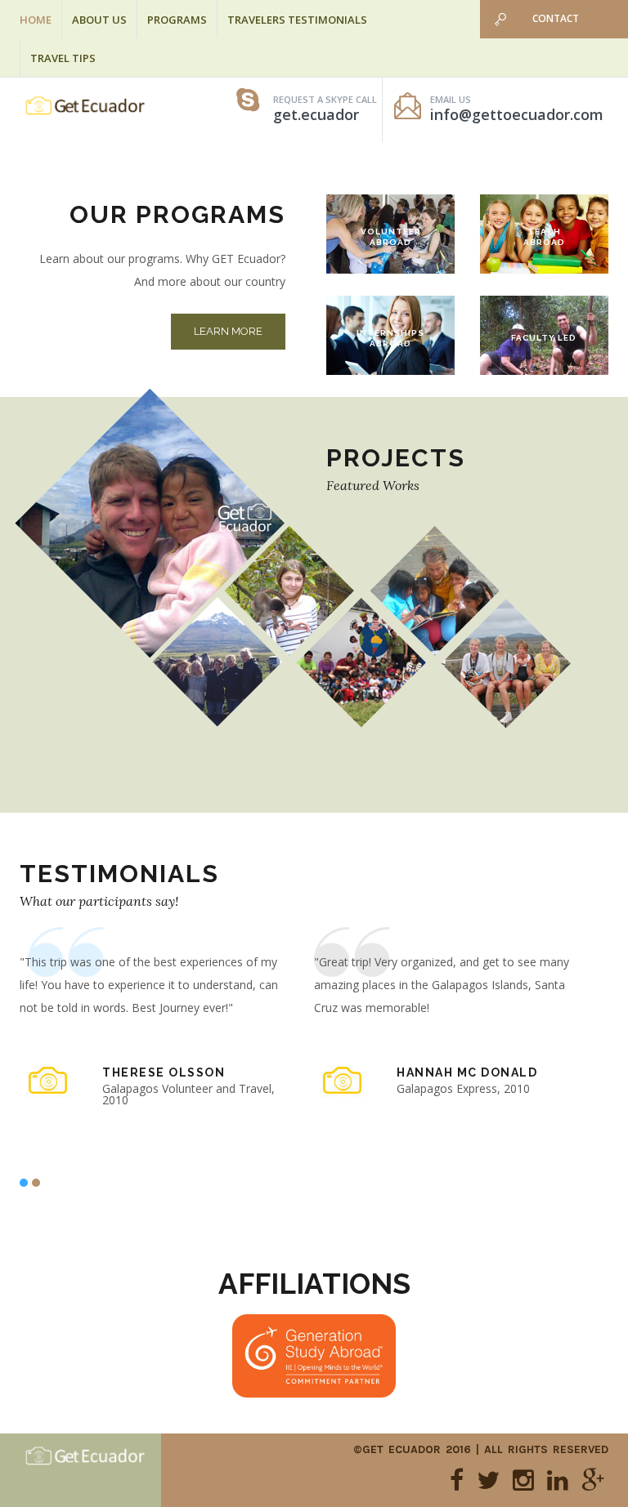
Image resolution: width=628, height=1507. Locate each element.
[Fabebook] (457, 1480)
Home (36, 19)
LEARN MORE (228, 331)
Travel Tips (63, 58)
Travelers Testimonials (297, 19)
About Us (99, 19)
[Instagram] (523, 1480)
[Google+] (592, 1480)
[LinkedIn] (557, 1480)
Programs (177, 19)
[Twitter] (488, 1480)
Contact (555, 18)
